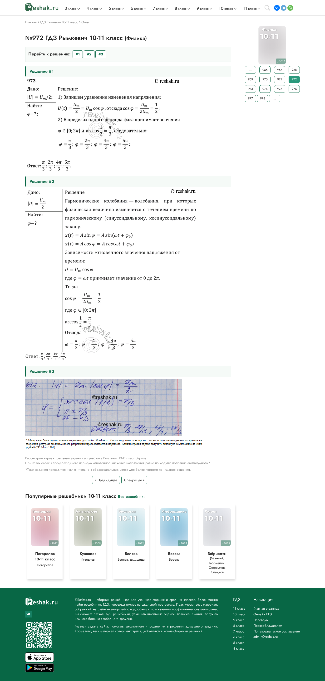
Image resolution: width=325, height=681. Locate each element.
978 (262, 98)
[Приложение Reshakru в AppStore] (39, 660)
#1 (78, 54)
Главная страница (266, 608)
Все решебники (132, 496)
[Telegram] (283, 8)
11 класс (239, 608)
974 (265, 89)
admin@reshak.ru (265, 636)
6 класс (238, 637)
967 (279, 70)
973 (250, 89)
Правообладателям (267, 625)
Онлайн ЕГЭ (262, 614)
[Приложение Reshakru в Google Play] (39, 670)
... (250, 70)
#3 (100, 54)
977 (250, 98)
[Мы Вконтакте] (28, 614)
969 (250, 79)
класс (70, 8)
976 (294, 89)
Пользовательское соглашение (276, 631)
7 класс (238, 631)
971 (279, 79)
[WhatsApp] (290, 8)
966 (264, 70)
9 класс (238, 619)
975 (279, 89)
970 (265, 79)
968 (294, 70)
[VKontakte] (277, 8)
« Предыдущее (106, 480)
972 (294, 79)
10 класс (239, 614)
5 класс (238, 642)
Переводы (260, 619)
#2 (89, 54)
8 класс (238, 625)
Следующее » (134, 480)
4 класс (238, 648)
